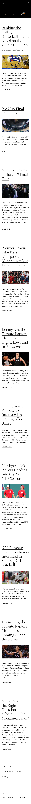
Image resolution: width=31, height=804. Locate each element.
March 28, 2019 (7, 447)
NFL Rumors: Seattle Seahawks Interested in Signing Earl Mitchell (15, 556)
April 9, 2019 (6, 90)
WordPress (21, 797)
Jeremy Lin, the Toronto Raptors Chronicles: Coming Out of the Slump (14, 630)
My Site (4, 3)
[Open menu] (28, 3)
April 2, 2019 (6, 229)
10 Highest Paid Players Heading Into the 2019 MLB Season (14, 472)
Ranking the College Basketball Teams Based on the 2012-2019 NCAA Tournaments (15, 39)
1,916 (19, 772)
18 (5, 772)
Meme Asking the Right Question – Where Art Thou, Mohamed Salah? (15, 709)
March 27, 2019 (7, 529)
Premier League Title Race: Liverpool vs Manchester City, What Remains (15, 256)
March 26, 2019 (7, 603)
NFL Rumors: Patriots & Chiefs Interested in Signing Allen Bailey (15, 414)
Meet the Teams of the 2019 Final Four (15, 174)
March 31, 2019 (7, 310)
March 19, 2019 (7, 682)
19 (7, 772)
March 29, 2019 (7, 387)
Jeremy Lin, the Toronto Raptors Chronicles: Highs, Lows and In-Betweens (15, 338)
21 (12, 772)
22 (14, 772)
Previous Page (7, 767)
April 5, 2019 (6, 151)
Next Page (6, 777)
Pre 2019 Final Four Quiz (13, 111)
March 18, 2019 (7, 749)
